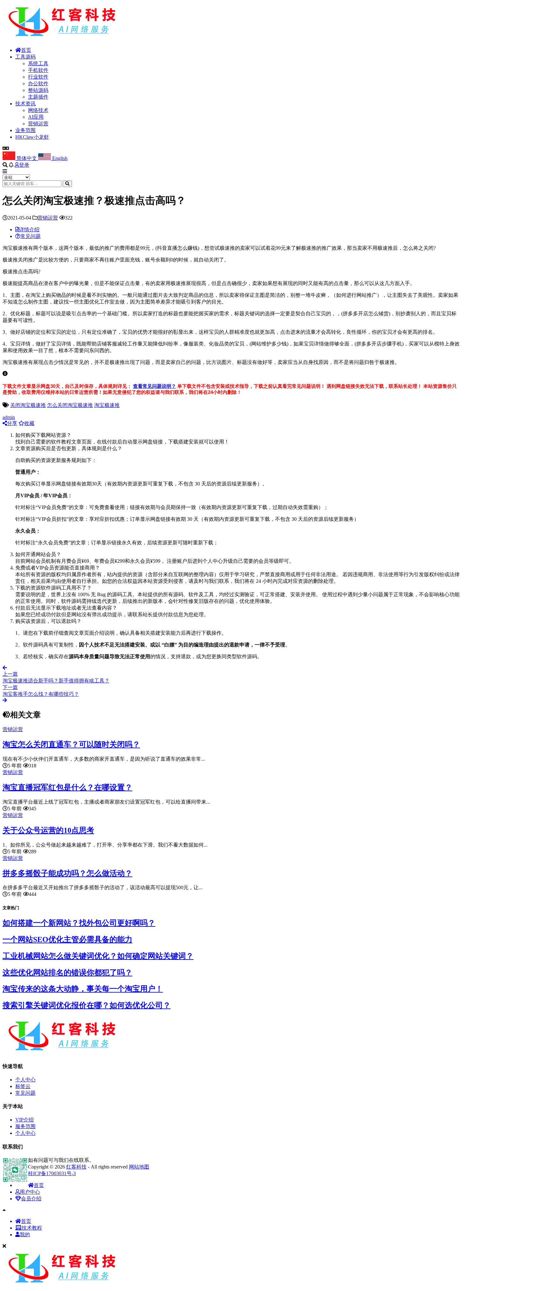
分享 (12, 423)
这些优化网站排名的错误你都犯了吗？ (67, 972)
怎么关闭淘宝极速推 (70, 405)
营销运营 (38, 123)
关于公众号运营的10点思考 (48, 830)
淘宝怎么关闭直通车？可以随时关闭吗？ (71, 744)
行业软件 (38, 77)
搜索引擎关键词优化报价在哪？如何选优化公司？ (87, 1005)
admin (9, 417)
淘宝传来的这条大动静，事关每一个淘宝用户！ (83, 989)
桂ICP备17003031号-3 (52, 1173)
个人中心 (25, 1079)
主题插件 (38, 97)
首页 (26, 50)
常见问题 (25, 1093)
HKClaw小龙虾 (32, 137)
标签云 (23, 1086)
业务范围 (25, 130)
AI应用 (36, 117)
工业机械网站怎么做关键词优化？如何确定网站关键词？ (98, 956)
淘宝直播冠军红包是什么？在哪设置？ (67, 787)
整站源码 (38, 90)
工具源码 (25, 56)
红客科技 (76, 1166)
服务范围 (25, 1126)
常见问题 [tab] (30, 236)
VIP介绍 (24, 1119)
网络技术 (38, 110)
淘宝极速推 (107, 405)
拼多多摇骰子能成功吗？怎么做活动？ (67, 873)
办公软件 (38, 83)
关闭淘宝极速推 (28, 405)
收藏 (29, 423)
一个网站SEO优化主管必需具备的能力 (67, 939)
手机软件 (38, 70)
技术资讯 (25, 103)
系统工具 (38, 63)
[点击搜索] (67, 183)
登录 (24, 165)
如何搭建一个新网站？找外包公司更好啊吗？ (79, 923)
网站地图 (139, 1166)
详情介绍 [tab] (29, 229)
